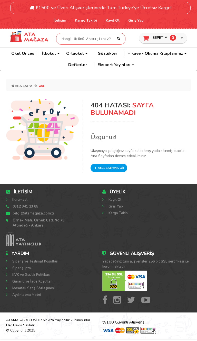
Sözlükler (107, 53)
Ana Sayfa (23, 86)
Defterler (77, 64)
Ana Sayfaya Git (110, 168)
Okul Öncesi (23, 53)
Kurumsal (19, 199)
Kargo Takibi (86, 20)
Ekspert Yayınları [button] (114, 64)
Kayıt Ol (113, 20)
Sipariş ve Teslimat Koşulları (34, 261)
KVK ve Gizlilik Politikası (31, 274)
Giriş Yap (136, 20)
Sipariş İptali (22, 267)
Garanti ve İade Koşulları (32, 281)
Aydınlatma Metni (26, 294)
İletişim (60, 20)
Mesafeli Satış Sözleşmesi (33, 287)
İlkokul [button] (49, 53)
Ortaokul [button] (75, 53)
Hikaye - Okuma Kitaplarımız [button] (155, 53)
